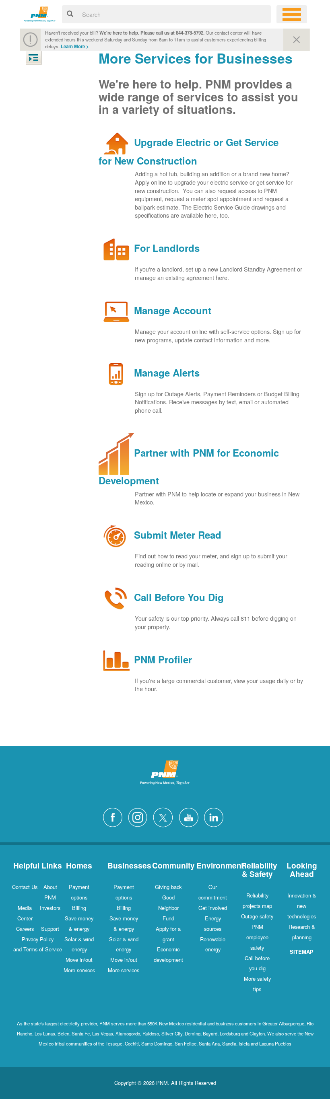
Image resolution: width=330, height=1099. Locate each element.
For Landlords (167, 248)
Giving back (168, 887)
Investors (50, 908)
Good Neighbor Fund (168, 907)
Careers (25, 928)
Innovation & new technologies (301, 905)
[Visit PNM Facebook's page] (114, 816)
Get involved (212, 908)
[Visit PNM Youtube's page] (190, 816)
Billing (79, 908)
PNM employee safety (257, 937)
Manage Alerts (167, 372)
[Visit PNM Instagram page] (139, 816)
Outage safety (257, 916)
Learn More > (75, 46)
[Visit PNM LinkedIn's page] (215, 816)
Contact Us (24, 887)
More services (79, 970)
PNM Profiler (163, 659)
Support (50, 928)
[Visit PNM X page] (165, 816)
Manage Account (172, 310)
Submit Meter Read (177, 535)
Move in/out (79, 959)
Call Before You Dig (179, 597)
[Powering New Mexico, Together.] (39, 13)
